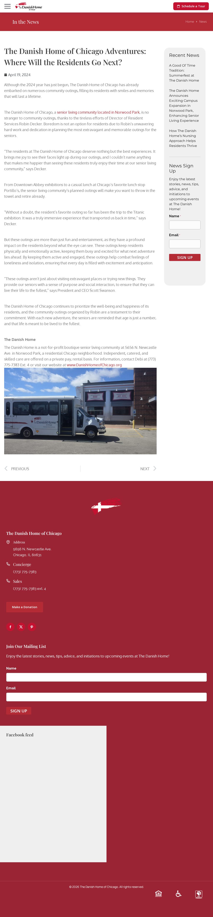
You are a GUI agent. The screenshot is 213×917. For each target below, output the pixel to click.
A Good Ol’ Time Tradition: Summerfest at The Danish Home (184, 72)
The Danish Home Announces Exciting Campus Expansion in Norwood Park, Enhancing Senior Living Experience (184, 106)
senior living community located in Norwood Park (98, 112)
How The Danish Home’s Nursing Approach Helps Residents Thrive (183, 138)
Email (174, 235)
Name (175, 216)
